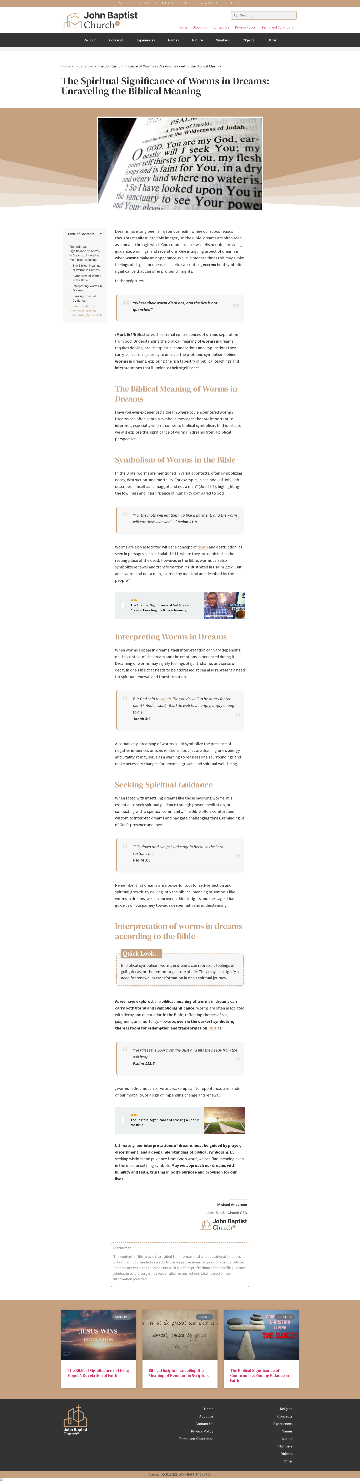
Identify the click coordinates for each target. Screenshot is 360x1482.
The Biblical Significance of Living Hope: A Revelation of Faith (98, 1373)
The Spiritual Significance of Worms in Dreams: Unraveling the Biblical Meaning (84, 253)
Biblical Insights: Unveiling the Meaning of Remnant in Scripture (179, 1373)
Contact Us (221, 27)
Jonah (165, 698)
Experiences (146, 40)
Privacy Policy (245, 27)
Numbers (223, 40)
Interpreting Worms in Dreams (87, 288)
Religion (90, 40)
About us (200, 27)
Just (212, 1028)
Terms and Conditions (277, 27)
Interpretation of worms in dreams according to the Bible (87, 311)
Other (272, 40)
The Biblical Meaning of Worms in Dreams (86, 268)
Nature (197, 40)
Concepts (116, 40)
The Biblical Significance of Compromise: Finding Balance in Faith (259, 1375)
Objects (249, 40)
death (203, 547)
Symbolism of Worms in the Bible (87, 278)
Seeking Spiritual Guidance (84, 298)
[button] (100, 233)
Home (183, 27)
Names (173, 40)
